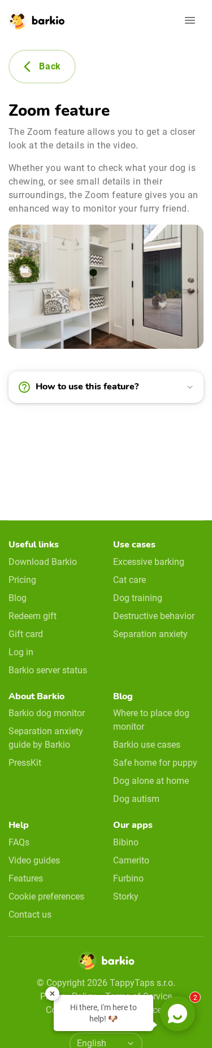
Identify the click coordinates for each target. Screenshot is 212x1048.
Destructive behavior (153, 616)
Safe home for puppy (155, 762)
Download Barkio (42, 561)
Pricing (22, 580)
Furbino (128, 878)
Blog (17, 598)
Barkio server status (47, 670)
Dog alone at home (151, 780)
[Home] (106, 963)
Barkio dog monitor (46, 713)
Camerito (131, 860)
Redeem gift (32, 616)
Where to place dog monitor (151, 720)
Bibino (126, 842)
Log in (20, 652)
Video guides (34, 860)
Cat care (129, 580)
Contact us (29, 914)
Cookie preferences (46, 896)
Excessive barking (148, 561)
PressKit (24, 762)
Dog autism (136, 798)
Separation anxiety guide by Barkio (45, 738)
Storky (126, 896)
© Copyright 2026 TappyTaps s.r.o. (106, 982)
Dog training (137, 598)
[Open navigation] (190, 20)
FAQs (18, 842)
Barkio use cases (146, 744)
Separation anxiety (150, 634)
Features (25, 878)
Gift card (25, 634)
